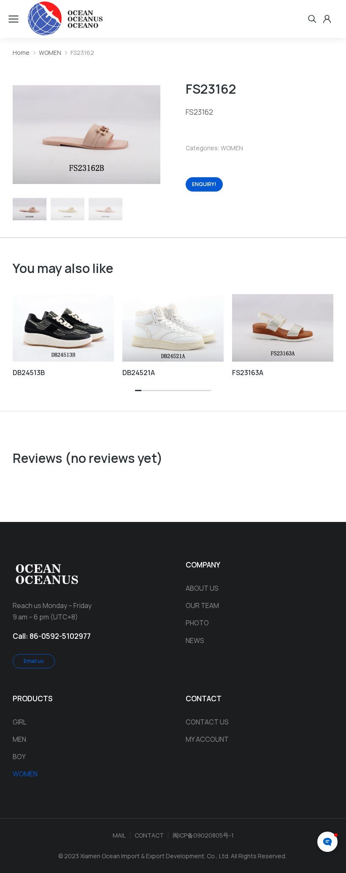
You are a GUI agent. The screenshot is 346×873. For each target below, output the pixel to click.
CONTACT (149, 835)
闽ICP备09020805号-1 (203, 835)
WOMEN (232, 148)
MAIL (119, 835)
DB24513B (29, 372)
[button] (138, 391)
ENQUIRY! (204, 184)
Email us (34, 661)
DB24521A (138, 372)
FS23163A (247, 372)
